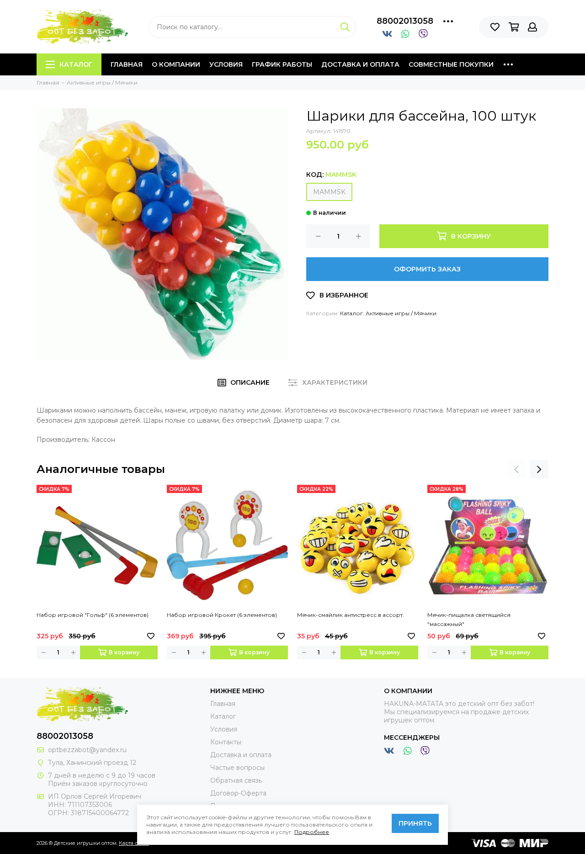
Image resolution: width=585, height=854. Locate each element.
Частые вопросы (237, 768)
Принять (415, 823)
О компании (176, 64)
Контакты (225, 742)
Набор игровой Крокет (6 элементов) (222, 614)
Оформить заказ (427, 269)
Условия (226, 64)
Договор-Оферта (238, 793)
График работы (282, 64)
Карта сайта (134, 843)
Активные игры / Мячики (401, 313)
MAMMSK (329, 192)
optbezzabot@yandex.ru (87, 750)
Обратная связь (236, 780)
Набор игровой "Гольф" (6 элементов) (93, 614)
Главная (127, 64)
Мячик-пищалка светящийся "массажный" (469, 619)
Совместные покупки (451, 64)
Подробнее (311, 831)
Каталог (75, 64)
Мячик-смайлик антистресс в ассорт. (350, 614)
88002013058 (405, 21)
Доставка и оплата (360, 64)
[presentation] (516, 469)
